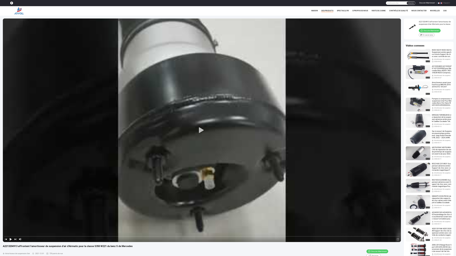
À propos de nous (360, 11)
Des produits (327, 11)
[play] (202, 130)
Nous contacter (419, 11)
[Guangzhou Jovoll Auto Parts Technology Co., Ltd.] (19, 10)
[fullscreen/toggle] (397, 239)
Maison (314, 11)
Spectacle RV (343, 11)
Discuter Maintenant (427, 3)
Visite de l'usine (379, 11)
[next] (15, 239)
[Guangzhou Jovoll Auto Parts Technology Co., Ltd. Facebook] (12, 3)
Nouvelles (435, 11)
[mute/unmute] (20, 239)
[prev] (6, 239)
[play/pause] (10, 239)
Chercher (411, 3)
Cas (444, 11)
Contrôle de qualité (398, 11)
